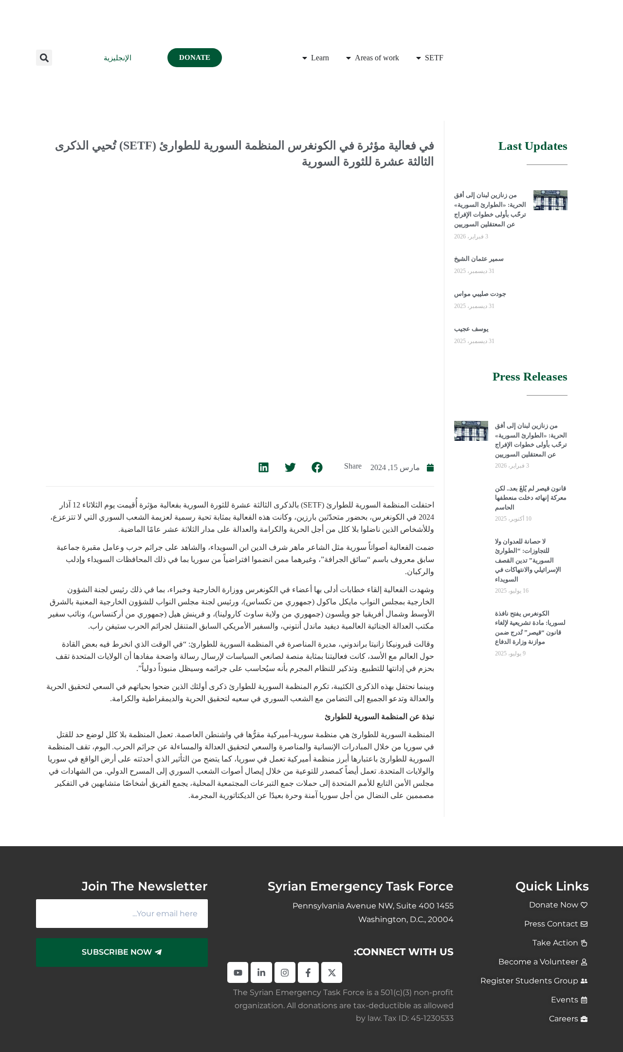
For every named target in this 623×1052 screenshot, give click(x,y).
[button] (44, 58)
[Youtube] (237, 972)
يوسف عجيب (471, 328)
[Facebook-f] (308, 972)
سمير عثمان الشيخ (479, 258)
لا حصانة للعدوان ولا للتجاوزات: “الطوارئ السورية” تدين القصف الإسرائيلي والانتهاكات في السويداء (528, 560)
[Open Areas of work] (348, 58)
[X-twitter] (331, 972)
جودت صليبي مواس (480, 293)
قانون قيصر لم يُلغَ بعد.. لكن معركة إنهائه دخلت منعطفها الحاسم (531, 498)
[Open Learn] (305, 58)
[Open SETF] (418, 58)
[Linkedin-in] (261, 972)
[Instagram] (285, 972)
